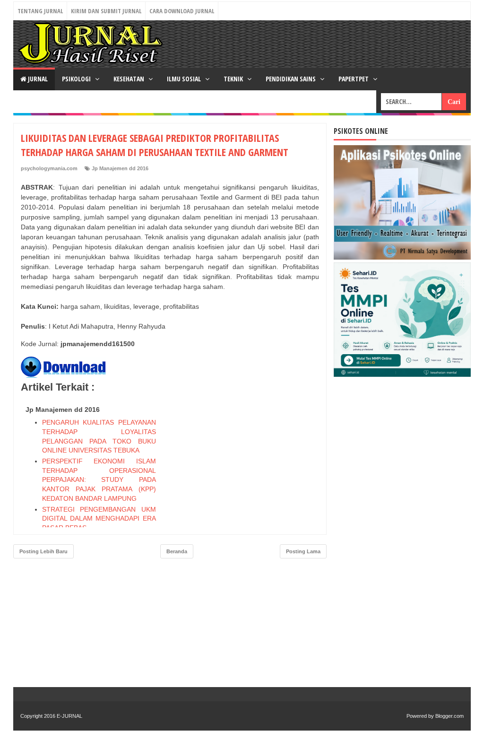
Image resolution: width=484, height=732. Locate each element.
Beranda (176, 551)
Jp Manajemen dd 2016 (120, 168)
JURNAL (37, 78)
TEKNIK (234, 78)
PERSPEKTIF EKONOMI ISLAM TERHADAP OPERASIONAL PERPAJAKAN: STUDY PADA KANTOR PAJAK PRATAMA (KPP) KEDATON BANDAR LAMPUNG (99, 479)
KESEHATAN (129, 78)
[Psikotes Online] (402, 257)
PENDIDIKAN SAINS (291, 78)
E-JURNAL (69, 716)
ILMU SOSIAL (184, 78)
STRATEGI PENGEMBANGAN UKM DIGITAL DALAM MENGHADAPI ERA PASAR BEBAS (99, 518)
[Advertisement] (248, 461)
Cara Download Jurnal (181, 11)
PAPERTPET (354, 78)
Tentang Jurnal (40, 11)
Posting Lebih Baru (43, 551)
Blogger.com (449, 716)
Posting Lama (303, 551)
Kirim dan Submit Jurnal (106, 11)
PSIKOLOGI (77, 78)
